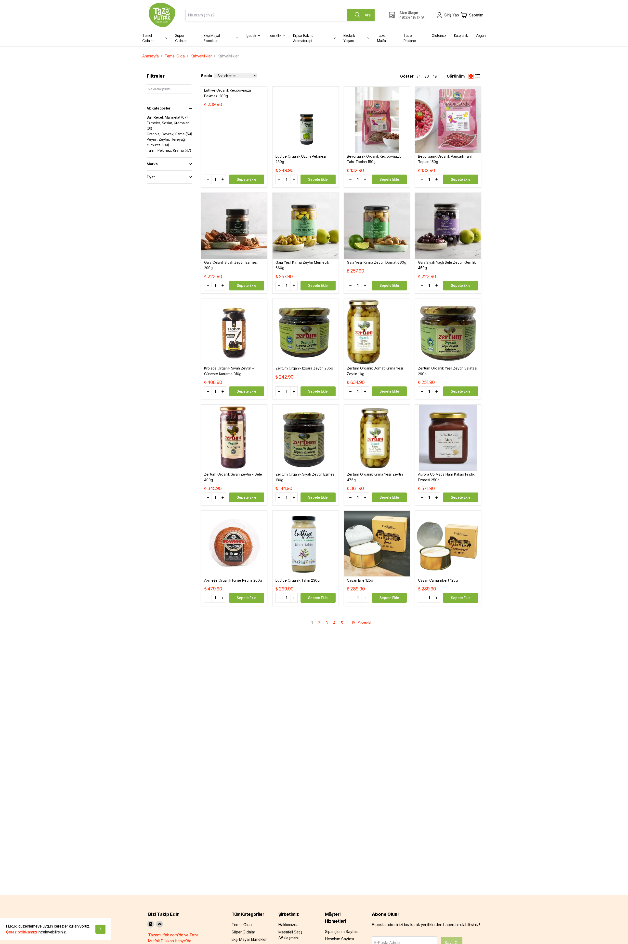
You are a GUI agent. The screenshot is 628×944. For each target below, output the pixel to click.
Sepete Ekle (246, 179)
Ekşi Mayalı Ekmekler (249, 939)
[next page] (347, 623)
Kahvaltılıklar (201, 56)
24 (419, 76)
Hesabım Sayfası (339, 938)
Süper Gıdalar (243, 932)
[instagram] (150, 924)
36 (427, 76)
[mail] (159, 924)
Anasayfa (150, 56)
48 (434, 76)
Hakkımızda (288, 924)
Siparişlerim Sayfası (341, 931)
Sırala (206, 75)
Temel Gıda (175, 56)
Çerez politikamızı (21, 932)
